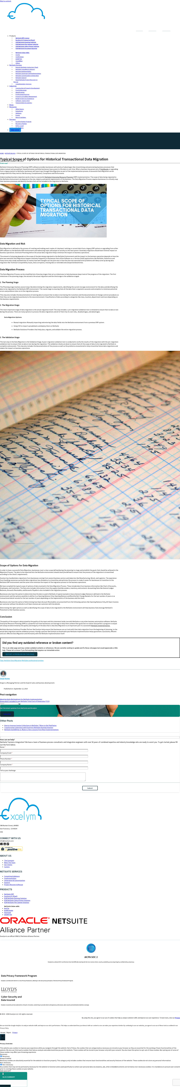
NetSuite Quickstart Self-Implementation (28, 73)
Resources (13, 107)
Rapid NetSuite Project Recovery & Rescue (25, 81)
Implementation (10, 878)
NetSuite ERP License (22, 38)
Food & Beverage (21, 90)
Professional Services (22, 94)
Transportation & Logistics (24, 103)
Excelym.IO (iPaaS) (10, 896)
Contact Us (127, 30)
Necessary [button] (3, 1054)
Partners (12, 119)
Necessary (6, 1056)
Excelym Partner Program (23, 122)
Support (7, 882)
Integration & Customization (14, 880)
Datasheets (19, 111)
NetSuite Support (21, 78)
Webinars (18, 113)
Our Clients (8, 865)
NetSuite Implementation (23, 71)
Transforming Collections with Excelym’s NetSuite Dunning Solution (28, 727)
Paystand (7, 912)
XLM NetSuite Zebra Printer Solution (27, 46)
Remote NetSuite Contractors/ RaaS (27, 67)
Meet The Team (9, 863)
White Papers (20, 109)
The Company (9, 860)
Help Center (15, 130)
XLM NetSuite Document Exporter (26, 48)
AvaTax (18, 55)
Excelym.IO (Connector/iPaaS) (25, 40)
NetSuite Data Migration (13, 660)
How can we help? (7, 739)
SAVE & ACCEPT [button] (5, 1071)
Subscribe (7, 714)
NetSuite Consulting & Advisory (25, 69)
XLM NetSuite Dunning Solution (26, 42)
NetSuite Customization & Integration (27, 76)
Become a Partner (21, 124)
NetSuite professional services (33, 660)
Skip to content (5, 1)
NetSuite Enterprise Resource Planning (59, 177)
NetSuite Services (15, 65)
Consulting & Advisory (12, 876)
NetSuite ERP (9, 894)
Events (18, 115)
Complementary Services (23, 84)
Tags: (2, 660)
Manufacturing (20, 92)
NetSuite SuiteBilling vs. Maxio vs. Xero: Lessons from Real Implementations (31, 730)
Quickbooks (104, 169)
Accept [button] (3, 1032)
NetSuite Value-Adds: (22, 53)
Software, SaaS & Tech (23, 101)
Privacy (177, 1018)
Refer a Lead (20, 126)
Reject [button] (8, 1032)
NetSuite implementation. (100, 626)
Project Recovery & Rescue (13, 885)
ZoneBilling (19, 61)
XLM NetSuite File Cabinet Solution (27, 44)
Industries (13, 86)
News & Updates (21, 117)
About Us (117, 30)
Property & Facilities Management (26, 96)
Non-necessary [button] (5, 1063)
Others (18, 63)
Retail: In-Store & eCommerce (25, 99)
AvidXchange (20, 57)
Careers (7, 867)
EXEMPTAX (19, 59)
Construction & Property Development (28, 88)
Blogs (11, 105)
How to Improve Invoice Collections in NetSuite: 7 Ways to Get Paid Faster (30, 725)
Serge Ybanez (5, 678)
